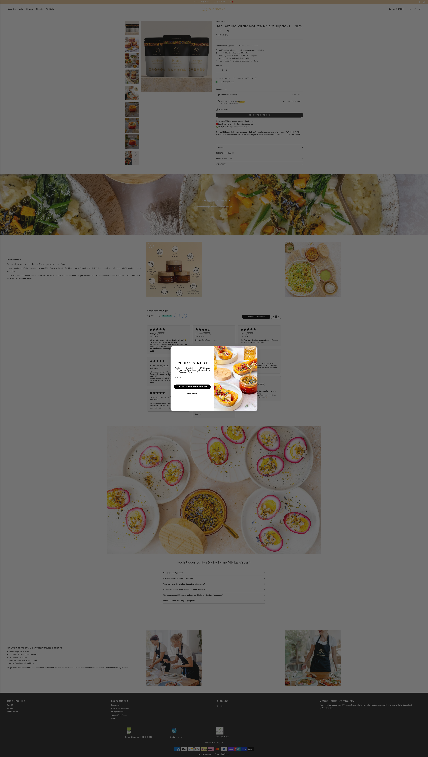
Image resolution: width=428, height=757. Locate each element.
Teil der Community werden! (192, 387)
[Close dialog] (255, 348)
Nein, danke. (192, 393)
